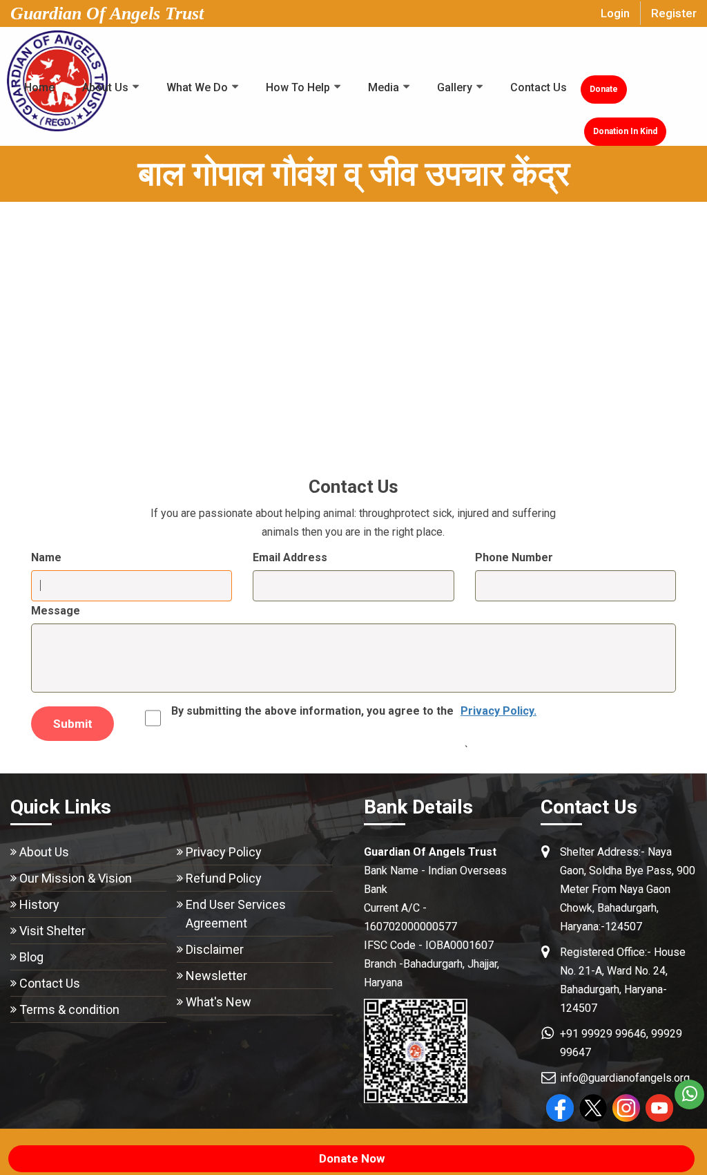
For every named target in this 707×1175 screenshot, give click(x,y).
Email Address (290, 557)
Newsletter (216, 975)
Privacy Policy (224, 852)
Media (383, 87)
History (39, 904)
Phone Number (514, 557)
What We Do (197, 87)
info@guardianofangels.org (625, 1077)
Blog (31, 957)
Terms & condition (69, 1009)
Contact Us (538, 87)
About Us (105, 87)
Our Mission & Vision (75, 878)
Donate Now (352, 1158)
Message (55, 610)
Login (615, 13)
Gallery (454, 87)
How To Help (298, 87)
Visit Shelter (52, 930)
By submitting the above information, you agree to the (353, 710)
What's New (218, 1002)
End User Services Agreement (236, 913)
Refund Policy (224, 878)
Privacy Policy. (498, 710)
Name (46, 557)
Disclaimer (215, 949)
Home (39, 87)
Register (674, 13)
